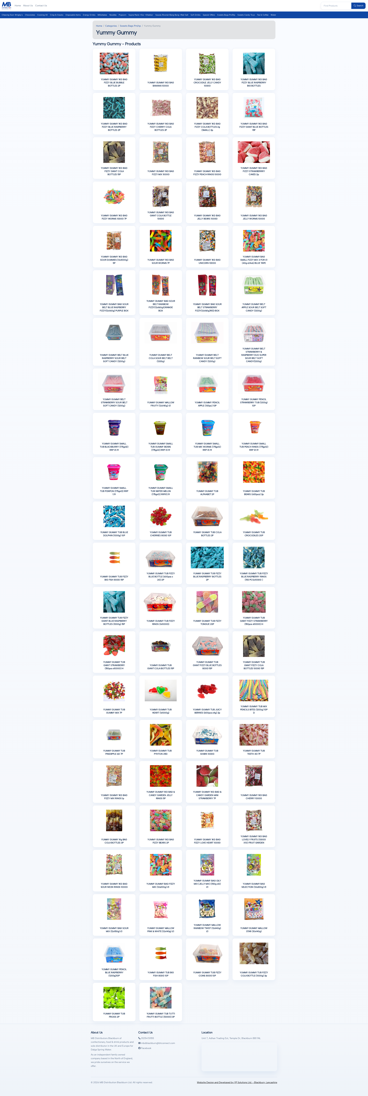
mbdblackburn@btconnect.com (158, 1043)
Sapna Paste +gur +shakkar (141, 15)
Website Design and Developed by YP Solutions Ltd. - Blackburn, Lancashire (237, 1082)
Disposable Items (73, 15)
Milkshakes (102, 15)
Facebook (146, 1048)
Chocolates (30, 15)
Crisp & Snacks (56, 15)
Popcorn (122, 15)
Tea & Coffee (263, 15)
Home (18, 5)
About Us (28, 5)
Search (360, 5)
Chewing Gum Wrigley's (12, 15)
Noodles (113, 15)
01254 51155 (147, 1038)
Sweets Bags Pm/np (226, 15)
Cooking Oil (42, 15)
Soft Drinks (195, 15)
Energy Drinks (89, 15)
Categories (111, 25)
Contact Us (41, 5)
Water (273, 15)
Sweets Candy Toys (246, 15)
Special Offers (209, 15)
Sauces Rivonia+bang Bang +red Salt (171, 15)
